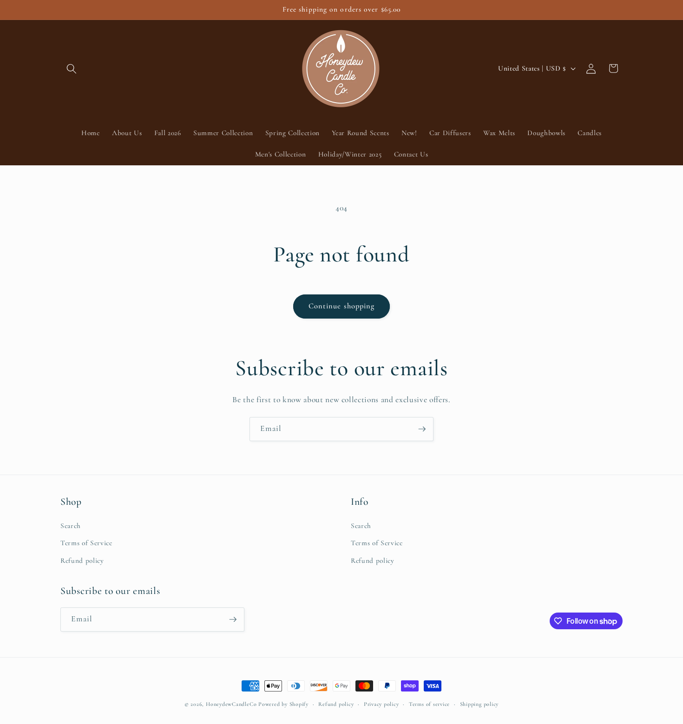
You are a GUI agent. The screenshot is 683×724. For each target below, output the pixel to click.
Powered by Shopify (283, 704)
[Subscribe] (422, 429)
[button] (71, 68)
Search (70, 526)
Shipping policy (479, 704)
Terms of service (429, 704)
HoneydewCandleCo (231, 704)
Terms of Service (86, 543)
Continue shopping (342, 306)
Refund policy (82, 560)
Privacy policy (381, 704)
